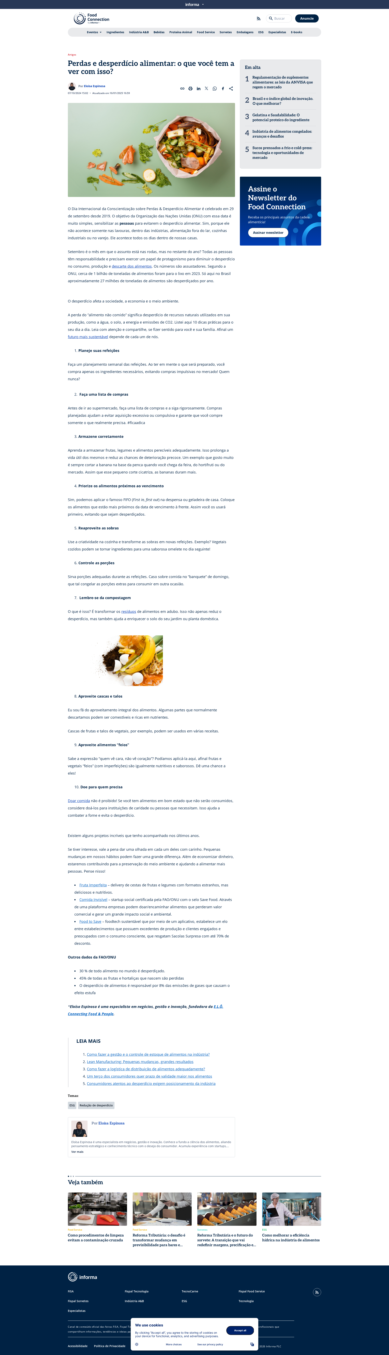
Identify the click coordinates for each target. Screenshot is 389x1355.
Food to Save (90, 921)
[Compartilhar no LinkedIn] (198, 88)
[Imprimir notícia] (190, 88)
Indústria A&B (139, 32)
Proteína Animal (180, 32)
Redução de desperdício (96, 1105)
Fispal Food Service (252, 1291)
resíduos (128, 611)
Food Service (206, 32)
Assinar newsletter (268, 232)
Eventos (92, 32)
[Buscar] (270, 18)
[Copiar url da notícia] (182, 88)
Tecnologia (246, 1301)
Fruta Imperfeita (93, 885)
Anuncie (307, 18)
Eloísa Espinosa (94, 86)
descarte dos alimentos (132, 266)
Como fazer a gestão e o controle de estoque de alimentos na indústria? (148, 1054)
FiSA (71, 1291)
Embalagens (245, 32)
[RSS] (259, 18)
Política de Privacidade (109, 1346)
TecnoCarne (190, 1291)
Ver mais (77, 1152)
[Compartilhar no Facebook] (223, 88)
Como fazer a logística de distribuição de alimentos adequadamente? (146, 1068)
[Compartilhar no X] (207, 88)
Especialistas (277, 32)
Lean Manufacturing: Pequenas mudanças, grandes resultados (140, 1061)
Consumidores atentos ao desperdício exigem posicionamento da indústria (151, 1083)
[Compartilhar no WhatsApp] (215, 88)
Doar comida (79, 800)
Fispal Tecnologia (137, 1291)
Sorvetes (226, 32)
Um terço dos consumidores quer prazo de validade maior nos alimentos (149, 1076)
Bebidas (159, 32)
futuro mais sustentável (88, 336)
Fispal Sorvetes (78, 1301)
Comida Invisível (93, 899)
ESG (261, 32)
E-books (296, 32)
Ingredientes (115, 32)
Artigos (72, 54)
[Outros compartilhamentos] (231, 88)
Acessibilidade (78, 1346)
